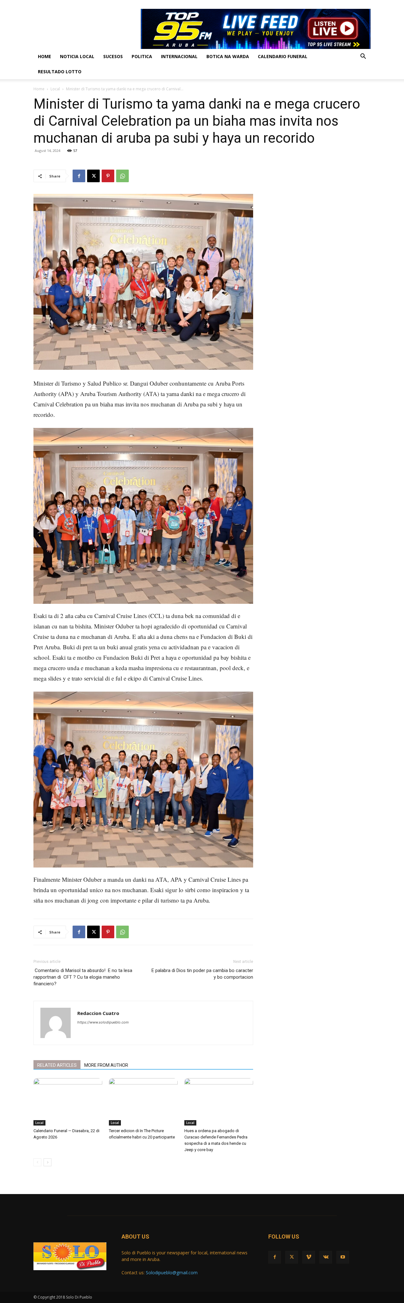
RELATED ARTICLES (57, 1065)
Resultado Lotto (59, 72)
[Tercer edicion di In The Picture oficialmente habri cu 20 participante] (143, 1102)
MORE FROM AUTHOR (106, 1065)
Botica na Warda (227, 56)
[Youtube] (366, 4)
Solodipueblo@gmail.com (172, 1273)
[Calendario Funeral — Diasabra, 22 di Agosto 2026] (67, 1102)
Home (44, 56)
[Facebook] (324, 4)
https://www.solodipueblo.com (103, 1022)
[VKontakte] (355, 4)
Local (55, 89)
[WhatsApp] (122, 176)
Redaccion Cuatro (98, 1013)
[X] (334, 4)
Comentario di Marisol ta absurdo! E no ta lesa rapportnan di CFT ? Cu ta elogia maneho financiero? (82, 977)
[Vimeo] (345, 4)
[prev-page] (37, 1162)
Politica (142, 56)
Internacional (179, 56)
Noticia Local (77, 56)
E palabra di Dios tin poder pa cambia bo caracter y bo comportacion (202, 974)
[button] (363, 57)
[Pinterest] (108, 176)
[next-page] (47, 1162)
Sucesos (113, 56)
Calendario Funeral (282, 56)
